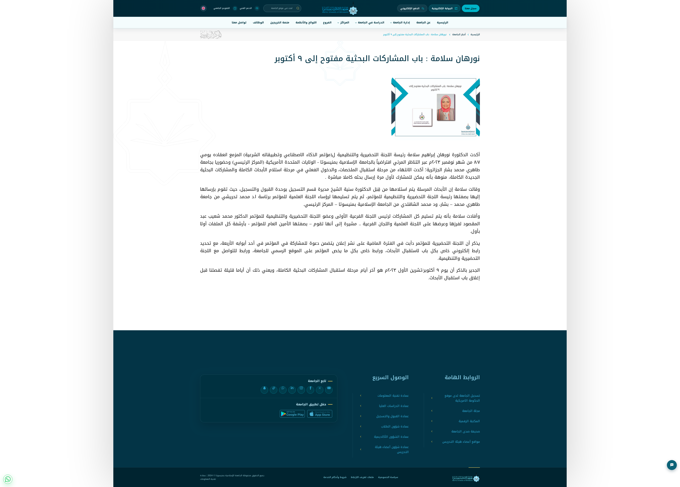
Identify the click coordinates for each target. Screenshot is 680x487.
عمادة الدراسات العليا (394, 405)
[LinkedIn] (292, 390)
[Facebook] (310, 390)
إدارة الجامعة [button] (401, 22)
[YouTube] (329, 390)
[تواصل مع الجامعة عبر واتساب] (7, 479)
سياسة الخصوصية (388, 477)
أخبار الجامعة (459, 34)
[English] (203, 8)
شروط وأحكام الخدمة (335, 477)
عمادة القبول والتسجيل (392, 416)
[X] (319, 390)
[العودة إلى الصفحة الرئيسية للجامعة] (466, 477)
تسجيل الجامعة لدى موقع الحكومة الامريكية (462, 398)
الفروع (327, 22)
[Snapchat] (264, 390)
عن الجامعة (423, 22)
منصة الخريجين (279, 22)
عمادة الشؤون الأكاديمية (391, 436)
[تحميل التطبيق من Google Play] (292, 414)
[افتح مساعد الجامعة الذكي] (672, 465)
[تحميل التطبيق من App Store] (320, 414)
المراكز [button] (344, 22)
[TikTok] (273, 390)
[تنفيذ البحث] (298, 8)
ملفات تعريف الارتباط (362, 477)
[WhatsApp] (283, 390)
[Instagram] (301, 390)
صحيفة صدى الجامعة (465, 431)
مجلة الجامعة (471, 410)
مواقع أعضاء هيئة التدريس (461, 441)
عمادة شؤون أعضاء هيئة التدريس (392, 449)
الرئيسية (442, 22)
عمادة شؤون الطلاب (395, 426)
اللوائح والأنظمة (306, 22)
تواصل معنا (239, 22)
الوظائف (258, 22)
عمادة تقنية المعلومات (393, 395)
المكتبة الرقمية (469, 421)
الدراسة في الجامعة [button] (371, 22)
